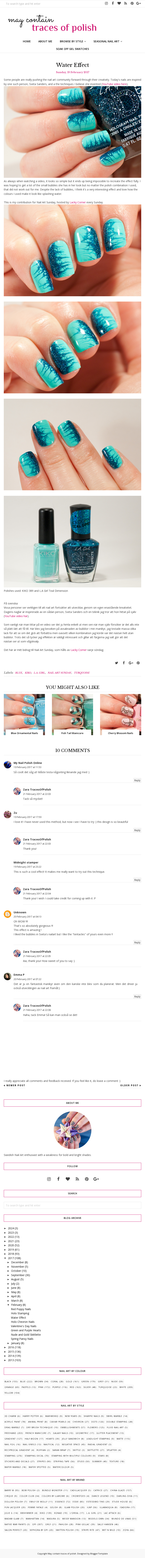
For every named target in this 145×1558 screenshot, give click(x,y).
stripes (41, 1461)
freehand (10, 1433)
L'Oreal (74, 1513)
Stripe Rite (88, 1530)
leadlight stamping (98, 1438)
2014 (11, 1356)
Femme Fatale (36, 1507)
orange (9, 1387)
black (8, 1381)
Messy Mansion (71, 1518)
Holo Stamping (20, 1313)
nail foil (10, 1444)
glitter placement (107, 1433)
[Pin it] (138, 663)
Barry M (9, 1490)
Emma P (19, 974)
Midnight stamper (26, 862)
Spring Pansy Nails (22, 1339)
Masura (51, 1518)
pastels (26, 1387)
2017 (11, 1258)
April (13, 1296)
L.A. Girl (39, 672)
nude (114, 1381)
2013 (11, 1360)
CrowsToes (78, 1496)
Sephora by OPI (39, 1530)
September (18, 1275)
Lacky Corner (78, 202)
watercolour (61, 1467)
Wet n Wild (108, 1530)
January (15, 1343)
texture (114, 1461)
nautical (49, 1444)
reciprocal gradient (17, 1450)
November (17, 1266)
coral (54, 1381)
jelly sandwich (71, 1438)
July (13, 1283)
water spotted (37, 1467)
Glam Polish (71, 1507)
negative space (71, 1444)
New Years (71, 1416)
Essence (60, 1501)
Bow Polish (29, 1490)
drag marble (12, 1427)
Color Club (27, 1496)
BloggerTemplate (99, 1553)
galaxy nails (60, 1433)
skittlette (93, 1450)
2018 (11, 1254)
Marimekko (52, 1416)
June (13, 1288)
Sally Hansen (105, 1524)
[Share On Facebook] (124, 663)
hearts (50, 1438)
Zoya (126, 1530)
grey (101, 1381)
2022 (11, 1237)
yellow (9, 1393)
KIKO (28, 672)
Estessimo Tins (95, 1501)
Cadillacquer (78, 1490)
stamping (10, 1455)
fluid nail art (115, 1427)
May (13, 1292)
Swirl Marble (114, 1416)
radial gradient (97, 1444)
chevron (78, 1421)
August (15, 1279)
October (16, 1271)
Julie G (9, 1513)
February (16, 1305)
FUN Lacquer (12, 1507)
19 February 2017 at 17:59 (27, 817)
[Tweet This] (116, 663)
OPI (34, 1524)
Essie (76, 1501)
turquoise (81, 672)
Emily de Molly (38, 1501)
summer (97, 1461)
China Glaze (117, 1490)
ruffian (41, 1450)
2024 (11, 1228)
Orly (48, 1524)
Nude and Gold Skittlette (26, 1334)
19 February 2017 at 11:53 (27, 767)
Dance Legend (100, 1496)
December (17, 1262)
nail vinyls (29, 1444)
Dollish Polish (14, 1501)
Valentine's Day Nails (23, 1326)
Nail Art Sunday (59, 672)
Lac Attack (110, 1513)
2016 (11, 1347)
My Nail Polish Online (28, 763)
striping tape (61, 1461)
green (85, 1381)
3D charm (10, 1416)
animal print (35, 1421)
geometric (82, 1433)
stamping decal (34, 1455)
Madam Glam (12, 1518)
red (72, 1387)
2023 (11, 1232)
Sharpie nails (92, 1416)
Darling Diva (124, 1496)
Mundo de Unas (121, 1518)
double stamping (116, 1421)
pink (40, 1387)
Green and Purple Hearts (26, 1330)
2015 (11, 1351)
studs (80, 1461)
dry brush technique (39, 1427)
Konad (58, 1513)
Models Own (96, 1518)
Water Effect (18, 1317)
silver (87, 1387)
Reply (137, 780)
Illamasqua (106, 1507)
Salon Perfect (13, 1530)
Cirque (9, 1496)
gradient (10, 1438)
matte (120, 1438)
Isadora (125, 1507)
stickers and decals (17, 1461)
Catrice (98, 1490)
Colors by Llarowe (53, 1496)
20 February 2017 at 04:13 (27, 916)
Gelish (54, 1507)
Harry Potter (31, 1416)
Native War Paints (15, 1524)
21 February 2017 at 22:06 (37, 1010)
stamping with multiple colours (71, 1455)
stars (101, 1455)
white (123, 1387)
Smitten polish (65, 1530)
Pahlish (63, 1524)
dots (94, 1421)
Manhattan (32, 1518)
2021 (11, 1241)
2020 (11, 1245)
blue (18, 672)
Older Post (129, 1085)
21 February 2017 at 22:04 (37, 893)
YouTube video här (16, 616)
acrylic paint (12, 1421)
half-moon (31, 1438)
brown (39, 1381)
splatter (112, 1450)
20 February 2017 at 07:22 (27, 979)
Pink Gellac (83, 1524)
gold (69, 1381)
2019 (11, 1249)
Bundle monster (52, 1490)
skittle (77, 1450)
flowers (93, 1427)
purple (56, 1387)
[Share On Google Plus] (131, 663)
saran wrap (59, 1450)
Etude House (120, 1501)
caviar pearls (58, 1421)
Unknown (20, 912)
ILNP (89, 1507)
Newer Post (15, 1085)
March (15, 1300)
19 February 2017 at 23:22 (27, 866)
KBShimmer (26, 1513)
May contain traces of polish (62, 1553)
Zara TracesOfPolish (37, 789)
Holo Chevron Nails (23, 1322)
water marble (13, 1467)
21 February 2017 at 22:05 (37, 956)
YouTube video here (114, 84)
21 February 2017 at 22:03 (37, 794)
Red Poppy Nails (21, 1309)
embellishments (70, 1427)
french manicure (36, 1433)
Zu (15, 813)
